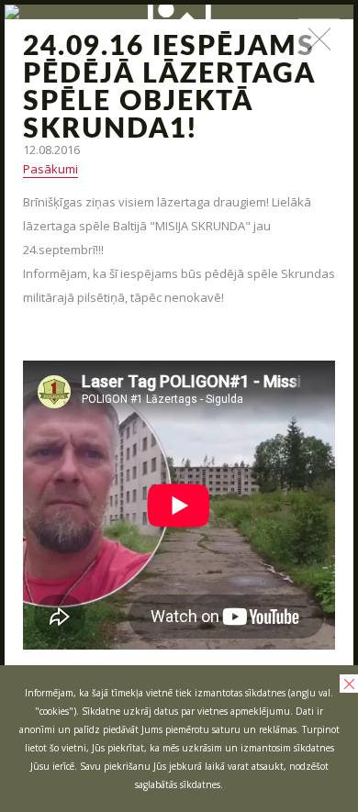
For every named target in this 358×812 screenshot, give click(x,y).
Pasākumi (50, 169)
